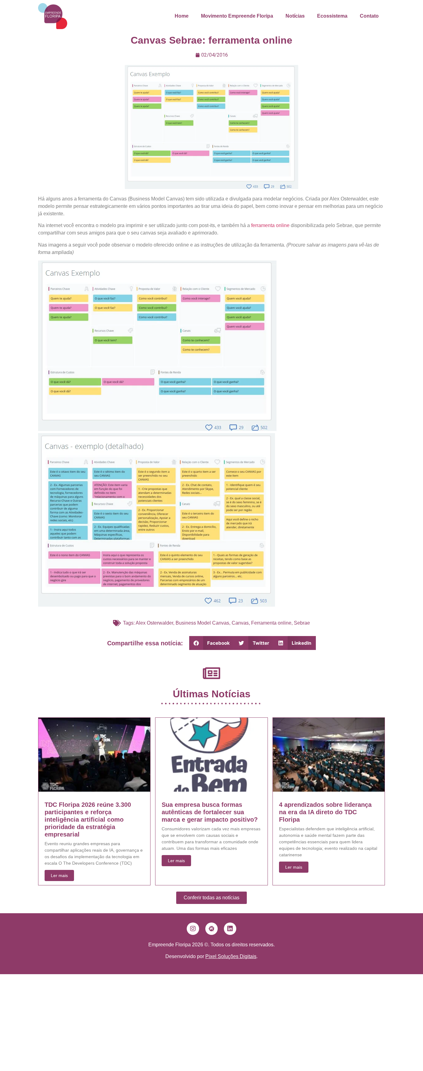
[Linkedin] (230, 929)
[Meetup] (211, 929)
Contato (369, 16)
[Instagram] (193, 929)
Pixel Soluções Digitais (230, 956)
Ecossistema (332, 16)
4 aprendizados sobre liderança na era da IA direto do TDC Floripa (325, 812)
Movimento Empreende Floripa (237, 16)
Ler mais (59, 875)
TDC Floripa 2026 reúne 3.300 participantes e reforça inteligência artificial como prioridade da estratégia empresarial (88, 819)
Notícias (295, 16)
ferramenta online (270, 225)
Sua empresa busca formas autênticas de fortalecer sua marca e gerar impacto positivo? (210, 812)
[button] (212, 643)
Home (182, 16)
